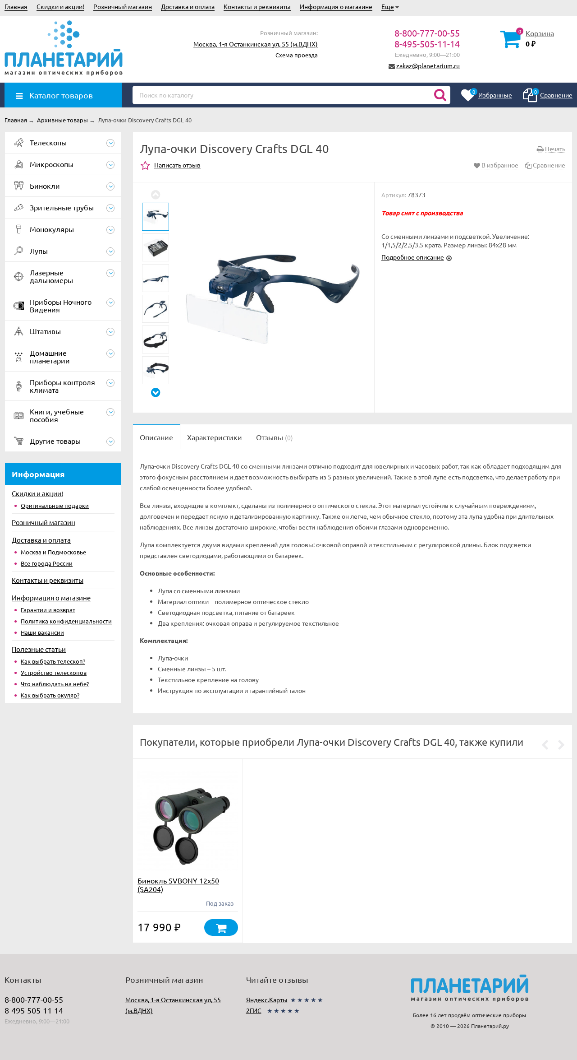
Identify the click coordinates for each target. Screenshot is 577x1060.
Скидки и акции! (60, 6)
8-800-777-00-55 (427, 32)
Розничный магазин (122, 6)
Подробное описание (412, 257)
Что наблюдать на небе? (55, 684)
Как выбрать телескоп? (53, 661)
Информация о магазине (336, 6)
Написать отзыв (177, 165)
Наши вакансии (42, 632)
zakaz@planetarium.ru (428, 65)
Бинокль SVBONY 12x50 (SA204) (178, 884)
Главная (16, 6)
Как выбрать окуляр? (50, 695)
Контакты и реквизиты (257, 6)
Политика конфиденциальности (66, 621)
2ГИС (253, 1010)
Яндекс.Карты (267, 999)
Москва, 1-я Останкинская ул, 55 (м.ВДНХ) (255, 44)
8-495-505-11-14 (427, 43)
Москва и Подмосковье (53, 552)
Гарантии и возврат (48, 610)
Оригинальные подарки (55, 505)
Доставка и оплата (188, 6)
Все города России (47, 563)
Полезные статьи (39, 649)
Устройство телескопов (54, 672)
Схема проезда (296, 55)
